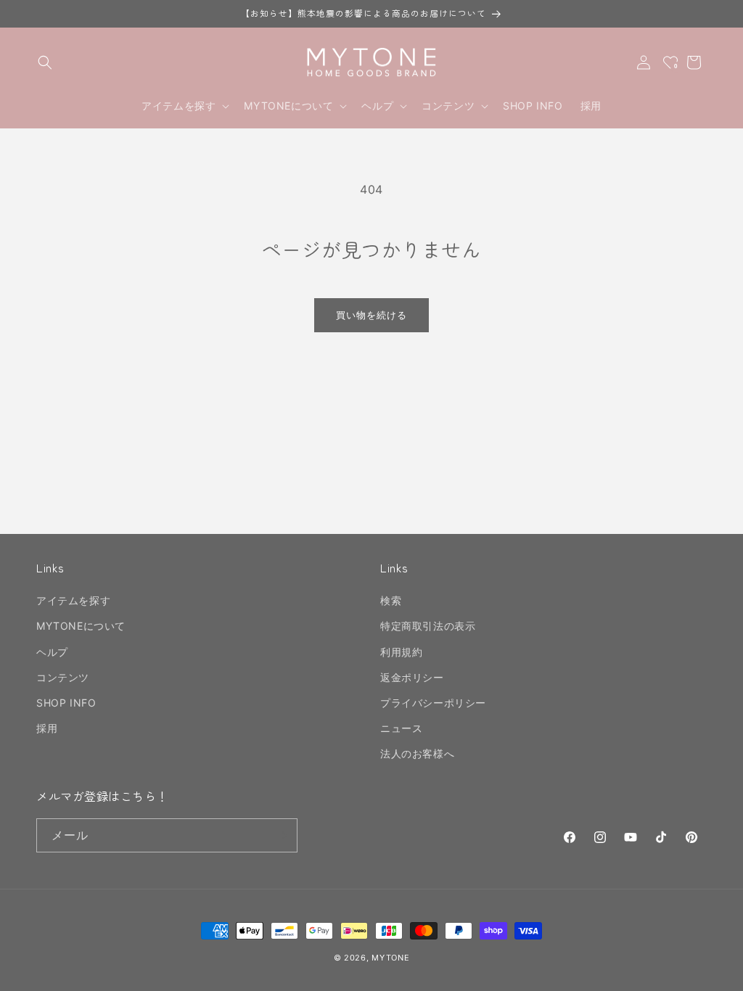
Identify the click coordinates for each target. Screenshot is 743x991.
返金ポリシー (412, 677)
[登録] (281, 835)
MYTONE (390, 958)
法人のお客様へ (417, 753)
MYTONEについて (81, 626)
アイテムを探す (73, 600)
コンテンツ (62, 677)
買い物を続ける (371, 315)
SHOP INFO (66, 702)
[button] (45, 62)
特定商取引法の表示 (427, 626)
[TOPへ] (716, 972)
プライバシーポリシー (433, 702)
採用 (46, 728)
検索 (390, 600)
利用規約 (401, 652)
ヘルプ (52, 652)
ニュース (401, 728)
